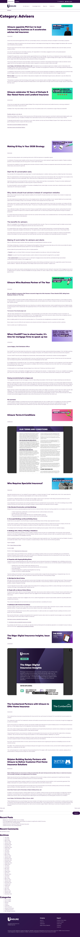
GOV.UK (13, 542)
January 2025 (8, 857)
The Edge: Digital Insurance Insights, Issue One (28, 637)
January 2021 (8, 892)
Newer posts (77, 808)
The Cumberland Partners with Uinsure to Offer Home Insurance (28, 705)
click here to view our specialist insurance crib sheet (20, 622)
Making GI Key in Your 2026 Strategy (25, 146)
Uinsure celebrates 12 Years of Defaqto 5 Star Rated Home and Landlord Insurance (28, 93)
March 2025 (7, 854)
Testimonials (42, 923)
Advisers (9, 10)
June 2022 (7, 875)
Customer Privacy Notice (61, 920)
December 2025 (8, 844)
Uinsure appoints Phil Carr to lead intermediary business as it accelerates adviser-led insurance (26, 29)
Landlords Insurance (9, 909)
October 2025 (8, 846)
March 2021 (7, 889)
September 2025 (8, 847)
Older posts (2, 808)
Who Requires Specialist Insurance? (25, 483)
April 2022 (7, 877)
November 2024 (8, 860)
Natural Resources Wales (15, 545)
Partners (17, 1)
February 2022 (8, 879)
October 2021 (7, 884)
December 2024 (8, 858)
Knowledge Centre (36, 6)
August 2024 (7, 864)
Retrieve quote (67, 6)
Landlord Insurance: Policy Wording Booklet (12, 825)
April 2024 (7, 870)
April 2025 (7, 853)
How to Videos (8, 901)
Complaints (59, 925)
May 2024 (7, 868)
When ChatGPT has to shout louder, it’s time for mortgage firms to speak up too (27, 335)
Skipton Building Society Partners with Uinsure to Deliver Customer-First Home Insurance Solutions (27, 762)
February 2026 (8, 841)
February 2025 (8, 855)
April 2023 (7, 872)
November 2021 (8, 882)
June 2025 (7, 851)
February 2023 (8, 874)
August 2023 (7, 871)
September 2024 (8, 862)
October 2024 (8, 861)
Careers (6, 904)
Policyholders (11, 1)
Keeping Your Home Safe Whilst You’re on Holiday (13, 819)
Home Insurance (8, 906)
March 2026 (7, 840)
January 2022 (8, 881)
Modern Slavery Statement (45, 925)
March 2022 (7, 878)
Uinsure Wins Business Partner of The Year (28, 282)
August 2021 (7, 885)
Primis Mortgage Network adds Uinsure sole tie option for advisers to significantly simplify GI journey (24, 821)
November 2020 (8, 893)
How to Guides (8, 899)
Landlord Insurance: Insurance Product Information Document (16, 824)
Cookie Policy (59, 923)
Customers (7, 905)
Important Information (9, 908)
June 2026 (7, 839)
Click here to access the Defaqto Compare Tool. (17, 124)
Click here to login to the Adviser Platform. (16, 127)
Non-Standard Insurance (10, 911)
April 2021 (7, 888)
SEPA (13, 548)
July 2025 (7, 850)
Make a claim (69, 1)
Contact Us (61, 1)
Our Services (26, 6)
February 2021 (8, 891)
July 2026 (7, 837)
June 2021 (7, 886)
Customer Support (60, 921)
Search (1, 811)
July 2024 (7, 865)
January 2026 (8, 843)
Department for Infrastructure (21, 551)
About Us (45, 6)
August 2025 (7, 848)
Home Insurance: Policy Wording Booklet (11, 822)
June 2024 (7, 867)
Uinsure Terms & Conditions (21, 415)
